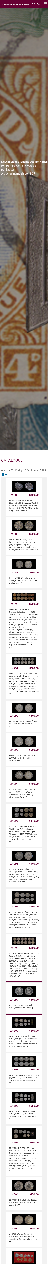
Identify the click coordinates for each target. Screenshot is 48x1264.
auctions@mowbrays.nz (33, 4)
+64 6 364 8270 (38, 4)
